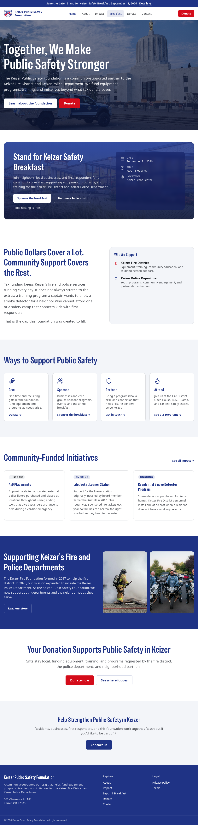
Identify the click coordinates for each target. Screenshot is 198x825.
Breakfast (115, 13)
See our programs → (168, 414)
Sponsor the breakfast (32, 198)
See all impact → (183, 460)
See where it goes (114, 680)
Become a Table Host (72, 198)
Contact (147, 13)
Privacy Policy (161, 782)
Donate (131, 13)
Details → (145, 3)
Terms (156, 788)
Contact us (99, 745)
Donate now (79, 680)
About (86, 13)
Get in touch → (115, 414)
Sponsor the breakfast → (73, 414)
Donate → (15, 414)
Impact (99, 13)
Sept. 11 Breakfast (114, 793)
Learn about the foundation (30, 103)
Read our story (18, 608)
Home (72, 13)
